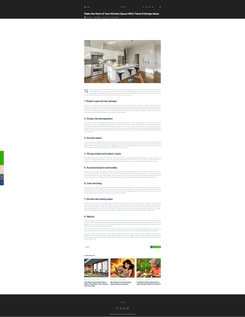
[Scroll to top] (241, 171)
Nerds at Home (98, 17)
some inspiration (127, 95)
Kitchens (87, 246)
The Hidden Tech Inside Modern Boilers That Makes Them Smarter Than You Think (96, 284)
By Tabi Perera (90, 17)
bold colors (108, 110)
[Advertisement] (122, 30)
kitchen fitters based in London (138, 206)
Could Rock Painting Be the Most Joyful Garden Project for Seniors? (149, 283)
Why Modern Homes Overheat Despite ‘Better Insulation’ (120, 283)
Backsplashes (111, 124)
